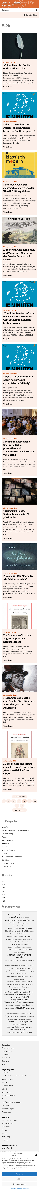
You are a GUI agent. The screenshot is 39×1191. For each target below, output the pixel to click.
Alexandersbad (15, 914)
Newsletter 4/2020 (19, 1000)
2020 (3, 901)
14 (14, 801)
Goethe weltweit (7, 840)
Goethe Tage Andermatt (19, 960)
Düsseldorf (9, 931)
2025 (3, 885)
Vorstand (10, 1022)
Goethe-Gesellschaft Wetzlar (19, 944)
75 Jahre (9, 914)
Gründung (13, 963)
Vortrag (17, 1022)
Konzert (31, 976)
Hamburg (26, 963)
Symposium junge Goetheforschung (26, 1016)
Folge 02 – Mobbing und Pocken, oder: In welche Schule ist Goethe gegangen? (19, 128)
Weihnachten (16, 1024)
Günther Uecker (19, 963)
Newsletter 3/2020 (26, 994)
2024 (3, 888)
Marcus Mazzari (16, 984)
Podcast (4, 853)
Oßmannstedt (17, 1005)
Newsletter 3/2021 (19, 997)
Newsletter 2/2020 (26, 992)
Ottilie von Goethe (9, 1005)
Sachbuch (20, 1008)
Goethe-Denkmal (18, 939)
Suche (6, 1140)
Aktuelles (5, 827)
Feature (4, 837)
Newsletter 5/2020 (13, 1002)
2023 (3, 891)
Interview (5, 844)
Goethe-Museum (26, 947)
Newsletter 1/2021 (19, 989)
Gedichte (20, 936)
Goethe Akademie (8, 960)
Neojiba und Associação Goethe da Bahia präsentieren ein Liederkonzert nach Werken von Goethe (19, 448)
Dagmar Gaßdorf (26, 923)
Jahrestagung (30, 971)
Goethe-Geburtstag (28, 939)
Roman (7, 1008)
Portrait (29, 1005)
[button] (36, 1154)
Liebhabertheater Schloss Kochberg (16, 981)
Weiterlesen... (8, 87)
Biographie (20, 920)
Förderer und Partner (9, 1120)
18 (35, 801)
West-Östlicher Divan (16, 1030)
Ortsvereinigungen (8, 850)
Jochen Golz (12, 974)
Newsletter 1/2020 (24, 987)
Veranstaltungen (8, 863)
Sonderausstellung (12, 1013)
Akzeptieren (19, 1174)
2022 (3, 894)
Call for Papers (13, 923)
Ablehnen (19, 1179)
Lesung (22, 979)
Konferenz (25, 976)
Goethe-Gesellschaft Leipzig (19, 942)
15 (19, 801)
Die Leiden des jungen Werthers (19, 928)
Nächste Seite (19, 810)
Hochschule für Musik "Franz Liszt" (16, 968)
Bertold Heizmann (11, 920)
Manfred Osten (9, 984)
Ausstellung (14, 917)
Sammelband (30, 1008)
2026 (3, 881)
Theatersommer (12, 1019)
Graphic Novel (30, 960)
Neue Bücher (6, 847)
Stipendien (5, 1054)
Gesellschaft (6, 1058)
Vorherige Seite (19, 797)
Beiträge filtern (31, 15)
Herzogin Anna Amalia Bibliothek (15, 966)
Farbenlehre (17, 931)
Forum (4, 1133)
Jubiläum (20, 973)
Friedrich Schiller (12, 936)
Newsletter (13, 987)
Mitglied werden (7, 1123)
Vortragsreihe (26, 1022)
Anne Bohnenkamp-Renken (25, 914)
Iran (10, 971)
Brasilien (26, 920)
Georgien (28, 936)
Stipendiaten (11, 1016)
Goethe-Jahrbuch (14, 947)
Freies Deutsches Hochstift (17, 934)
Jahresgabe (20, 971)
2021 (3, 898)
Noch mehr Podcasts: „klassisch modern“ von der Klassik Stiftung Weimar (18, 188)
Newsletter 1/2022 (11, 992)
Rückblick (5, 860)
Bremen (32, 920)
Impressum (26, 1188)
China (19, 923)
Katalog (27, 974)
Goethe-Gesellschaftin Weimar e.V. (11, 4)
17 (29, 801)
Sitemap (7, 1137)
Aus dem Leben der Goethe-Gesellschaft (16, 830)
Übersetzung (27, 1032)
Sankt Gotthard (10, 1011)
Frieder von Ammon (29, 934)
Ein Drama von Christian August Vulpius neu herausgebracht (17, 638)
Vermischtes (6, 867)
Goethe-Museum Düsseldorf (19, 949)
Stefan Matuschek (24, 1014)
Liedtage (29, 982)
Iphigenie (7, 971)
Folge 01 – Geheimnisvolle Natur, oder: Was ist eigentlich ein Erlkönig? (18, 380)
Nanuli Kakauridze (26, 984)
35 (22, 806)
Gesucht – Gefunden (9, 1151)
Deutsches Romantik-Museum (19, 925)
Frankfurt (7, 934)
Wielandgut (26, 1029)
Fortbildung (31, 931)
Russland (12, 1008)
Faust (25, 931)
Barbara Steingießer (25, 917)
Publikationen (7, 1051)
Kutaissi (16, 979)
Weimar (23, 1024)
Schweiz (30, 1011)
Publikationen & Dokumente (12, 857)
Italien (14, 971)
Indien (30, 968)
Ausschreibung (7, 834)
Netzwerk (5, 1061)
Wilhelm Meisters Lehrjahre (14, 1032)
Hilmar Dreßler (30, 965)
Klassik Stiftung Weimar (13, 976)
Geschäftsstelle (10, 939)
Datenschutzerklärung (16, 1188)
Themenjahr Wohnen (24, 1019)
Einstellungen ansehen (19, 1184)
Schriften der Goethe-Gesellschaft (21, 1011)
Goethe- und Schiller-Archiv (19, 956)
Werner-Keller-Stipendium (19, 1027)
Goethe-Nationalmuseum (19, 952)
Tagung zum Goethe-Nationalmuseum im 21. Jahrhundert (16, 514)
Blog (3, 1064)
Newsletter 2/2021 (11, 995)
